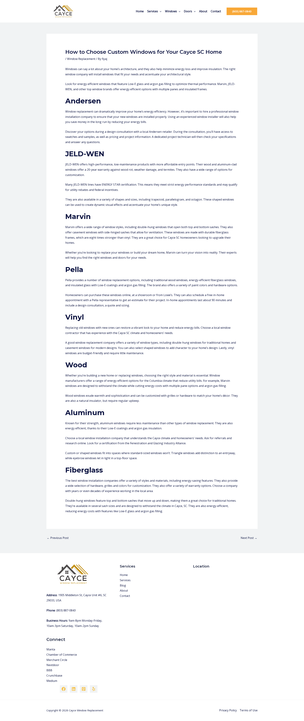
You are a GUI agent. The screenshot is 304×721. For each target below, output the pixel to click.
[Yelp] (93, 689)
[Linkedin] (73, 689)
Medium (51, 681)
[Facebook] (63, 689)
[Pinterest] (83, 689)
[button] (160, 11)
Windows (171, 11)
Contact (216, 11)
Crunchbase (54, 675)
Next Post (249, 538)
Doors (188, 11)
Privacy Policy (228, 710)
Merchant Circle (56, 660)
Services (152, 11)
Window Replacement (81, 59)
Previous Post (58, 538)
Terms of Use (249, 710)
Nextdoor (52, 665)
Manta (50, 649)
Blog (123, 585)
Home (140, 11)
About (203, 11)
